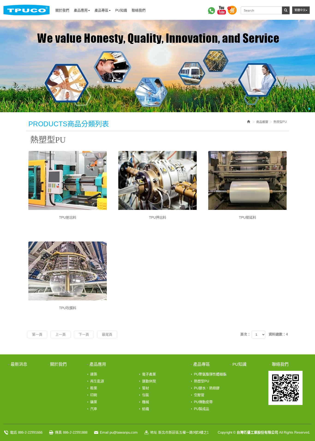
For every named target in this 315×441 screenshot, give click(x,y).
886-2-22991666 (30, 432)
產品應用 (97, 364)
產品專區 (201, 364)
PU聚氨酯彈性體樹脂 (210, 374)
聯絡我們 (280, 364)
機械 (145, 402)
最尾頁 (107, 334)
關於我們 (58, 364)
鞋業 (93, 388)
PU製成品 (201, 409)
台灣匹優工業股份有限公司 (26, 10)
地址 (153, 432)
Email (104, 432)
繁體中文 (300, 10)
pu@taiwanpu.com (124, 432)
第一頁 (37, 334)
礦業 (93, 402)
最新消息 (19, 364)
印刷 (93, 395)
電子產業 (149, 374)
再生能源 (97, 381)
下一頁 (84, 334)
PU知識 (239, 364)
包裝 (145, 395)
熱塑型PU (201, 381)
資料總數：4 (278, 334)
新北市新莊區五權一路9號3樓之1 (183, 432)
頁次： (245, 334)
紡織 (145, 409)
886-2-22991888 (75, 432)
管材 (145, 388)
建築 (93, 374)
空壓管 (199, 395)
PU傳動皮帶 (203, 402)
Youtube (221, 10)
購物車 (232, 10)
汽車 (93, 409)
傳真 (58, 432)
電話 (13, 432)
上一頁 (60, 334)
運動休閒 (149, 381)
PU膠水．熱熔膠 (207, 388)
